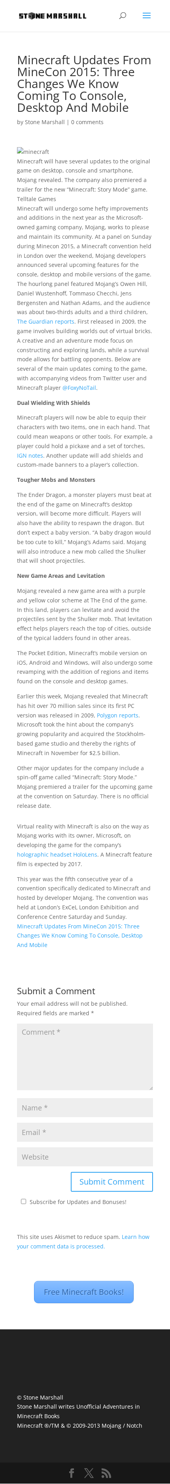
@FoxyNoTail (79, 387)
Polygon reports (117, 715)
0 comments (87, 122)
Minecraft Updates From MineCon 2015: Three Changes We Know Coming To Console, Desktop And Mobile (80, 935)
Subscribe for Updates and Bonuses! (78, 1202)
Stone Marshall (45, 122)
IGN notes (30, 455)
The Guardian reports (45, 321)
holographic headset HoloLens (57, 854)
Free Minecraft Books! (84, 1292)
